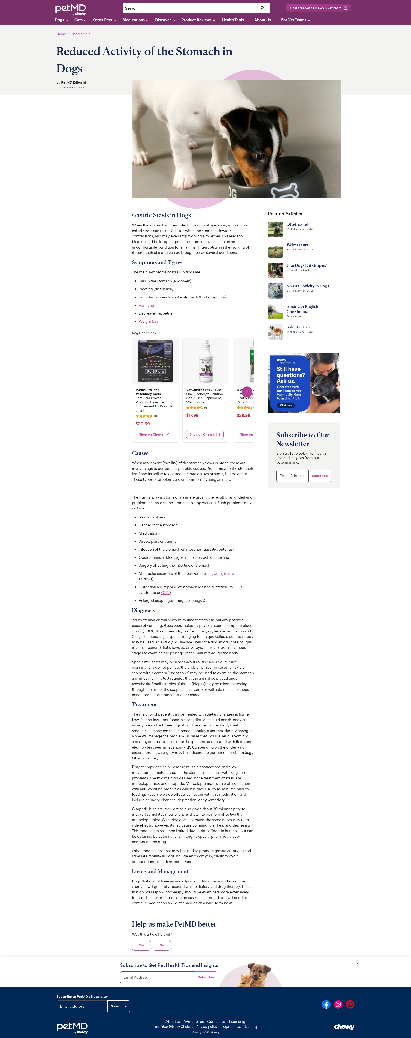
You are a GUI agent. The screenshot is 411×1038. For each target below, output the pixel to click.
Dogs (59, 19)
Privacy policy (207, 1027)
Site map (251, 1027)
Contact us (216, 1021)
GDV (165, 592)
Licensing (237, 1021)
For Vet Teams (293, 19)
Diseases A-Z (80, 34)
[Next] (247, 392)
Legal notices (231, 1027)
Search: (132, 8)
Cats (78, 19)
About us (173, 1021)
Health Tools (233, 19)
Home (61, 34)
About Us (262, 19)
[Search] (263, 8)
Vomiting (146, 305)
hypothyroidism (223, 573)
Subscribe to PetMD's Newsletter (82, 996)
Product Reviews (196, 19)
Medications (133, 19)
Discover (163, 19)
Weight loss (148, 321)
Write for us (194, 1021)
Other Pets (102, 19)
